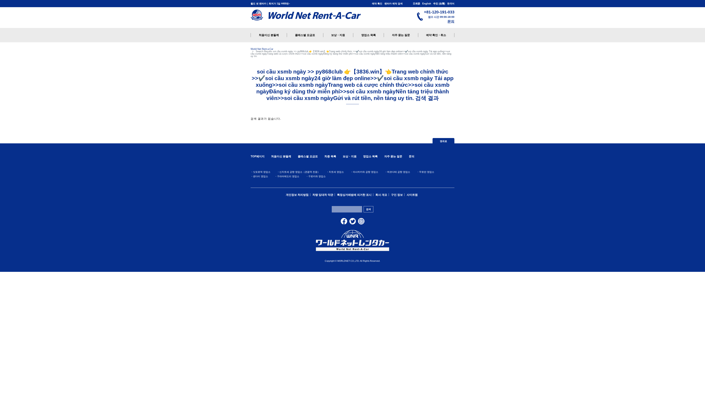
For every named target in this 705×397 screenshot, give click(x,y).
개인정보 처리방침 (297, 194)
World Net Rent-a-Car (262, 49)
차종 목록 (330, 156)
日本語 (416, 3)
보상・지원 (350, 156)
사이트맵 (412, 194)
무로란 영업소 (426, 172)
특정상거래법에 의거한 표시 (354, 194)
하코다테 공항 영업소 (398, 172)
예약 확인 (377, 3)
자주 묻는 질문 (393, 156)
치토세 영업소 (336, 172)
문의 (450, 21)
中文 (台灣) (439, 3)
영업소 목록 (370, 156)
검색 (368, 209)
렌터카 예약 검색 (393, 3)
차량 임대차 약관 (322, 194)
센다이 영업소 (260, 176)
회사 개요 (381, 194)
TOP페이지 (258, 156)
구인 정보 (397, 194)
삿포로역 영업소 (261, 172)
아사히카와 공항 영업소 (365, 172)
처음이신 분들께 (281, 156)
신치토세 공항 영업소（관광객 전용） (299, 172)
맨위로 (443, 141)
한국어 (450, 3)
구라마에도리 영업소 (288, 176)
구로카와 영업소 (317, 176)
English (426, 3)
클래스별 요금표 (308, 156)
